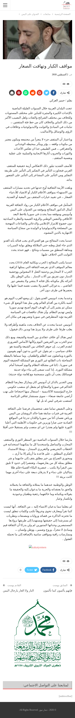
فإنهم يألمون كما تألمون (57, 590)
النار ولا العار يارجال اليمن (18, 590)
